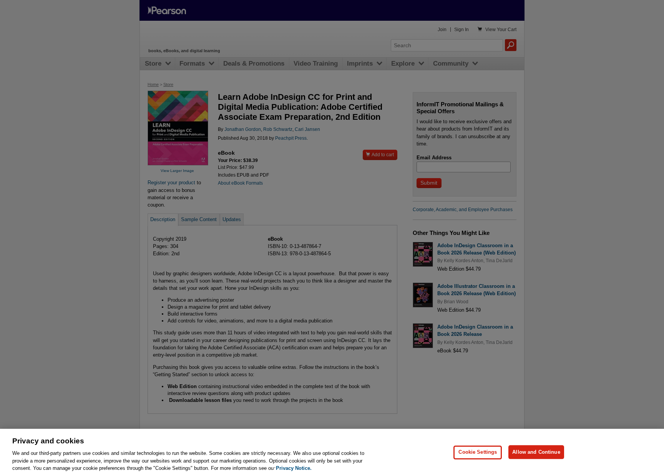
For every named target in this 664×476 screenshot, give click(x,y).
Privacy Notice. (294, 468)
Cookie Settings (477, 452)
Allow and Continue (536, 452)
